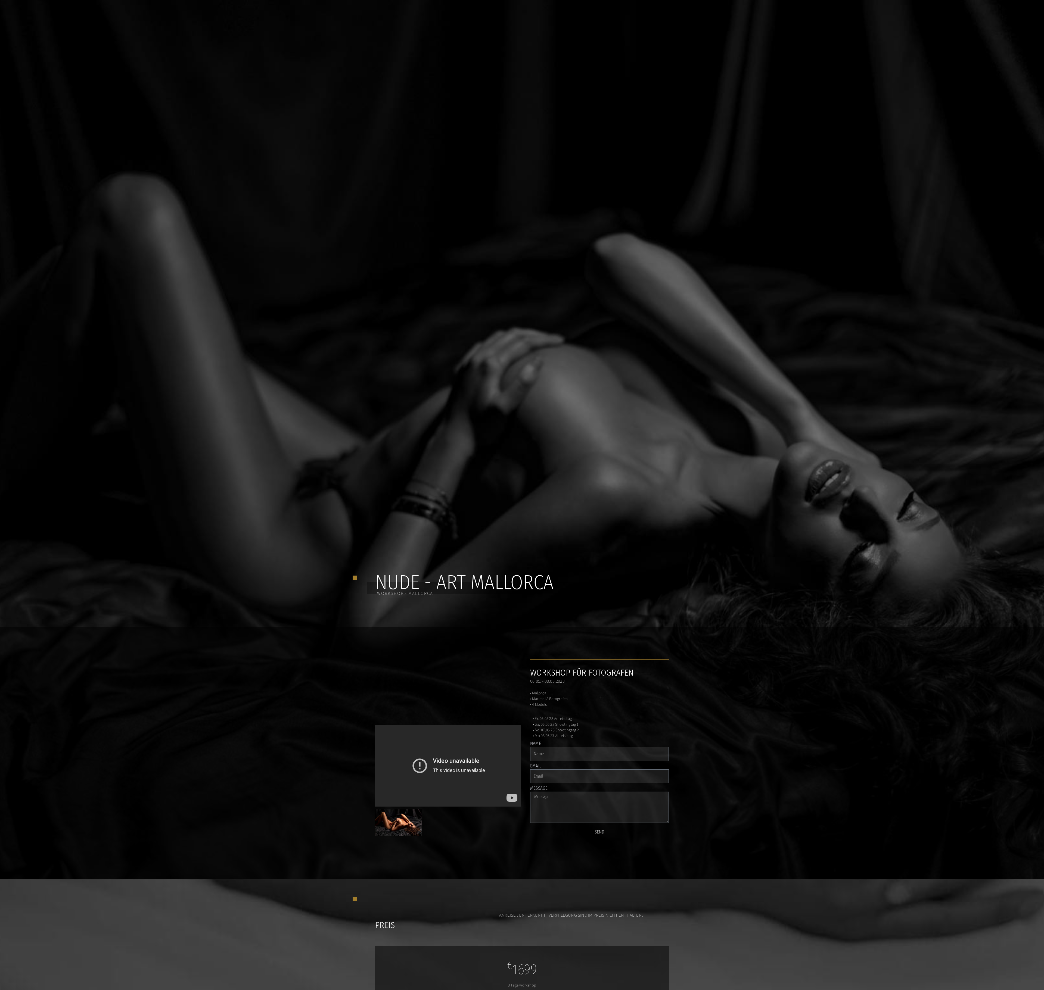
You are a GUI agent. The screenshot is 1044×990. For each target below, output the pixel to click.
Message (539, 788)
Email (535, 766)
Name (535, 743)
